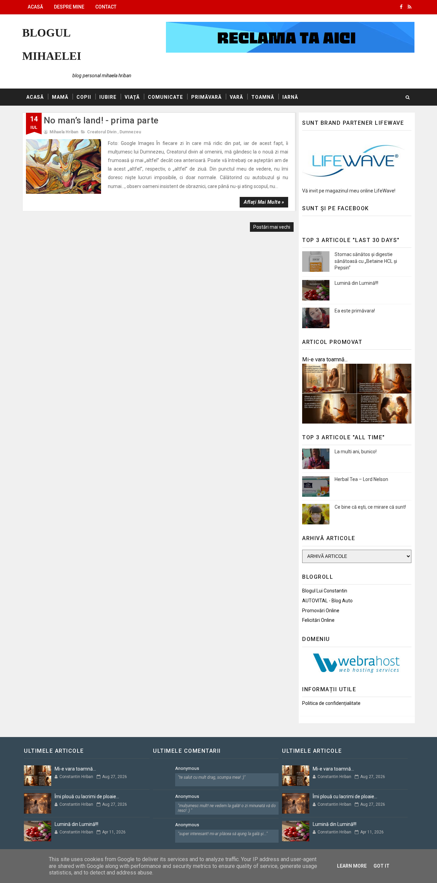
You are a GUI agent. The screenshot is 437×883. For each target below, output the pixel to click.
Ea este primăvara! (355, 310)
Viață (132, 97)
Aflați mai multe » (264, 202)
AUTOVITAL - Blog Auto (327, 600)
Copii (83, 97)
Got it (381, 866)
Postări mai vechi (271, 227)
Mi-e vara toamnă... (325, 359)
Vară (236, 97)
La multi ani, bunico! (356, 451)
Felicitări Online (318, 620)
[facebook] (401, 7)
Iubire (107, 97)
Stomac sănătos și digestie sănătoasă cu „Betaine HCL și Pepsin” (366, 261)
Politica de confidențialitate (331, 703)
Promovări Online (320, 610)
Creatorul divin (101, 132)
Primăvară (206, 97)
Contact (105, 7)
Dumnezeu (130, 132)
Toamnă (262, 97)
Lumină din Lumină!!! (356, 283)
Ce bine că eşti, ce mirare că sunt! (370, 507)
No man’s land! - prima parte (101, 120)
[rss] (409, 7)
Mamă (60, 97)
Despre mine (69, 7)
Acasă (35, 7)
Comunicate (165, 97)
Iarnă (290, 97)
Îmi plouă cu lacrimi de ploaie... (87, 796)
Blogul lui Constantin (324, 590)
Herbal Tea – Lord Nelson (361, 479)
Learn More (352, 866)
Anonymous (187, 768)
